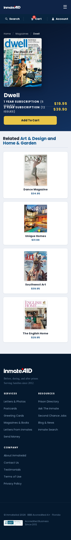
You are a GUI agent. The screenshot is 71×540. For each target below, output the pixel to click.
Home (7, 33)
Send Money (12, 436)
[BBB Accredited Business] (13, 523)
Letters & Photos (15, 401)
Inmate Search (48, 430)
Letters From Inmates (18, 430)
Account (62, 19)
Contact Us (11, 463)
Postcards (10, 408)
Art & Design (33, 139)
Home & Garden (19, 143)
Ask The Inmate (48, 408)
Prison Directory (48, 401)
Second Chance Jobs (52, 416)
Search (14, 19)
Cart (37, 19)
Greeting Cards (14, 416)
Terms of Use (12, 476)
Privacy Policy (13, 483)
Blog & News (46, 423)
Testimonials (12, 470)
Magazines (22, 33)
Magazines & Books (16, 423)
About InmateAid (15, 455)
